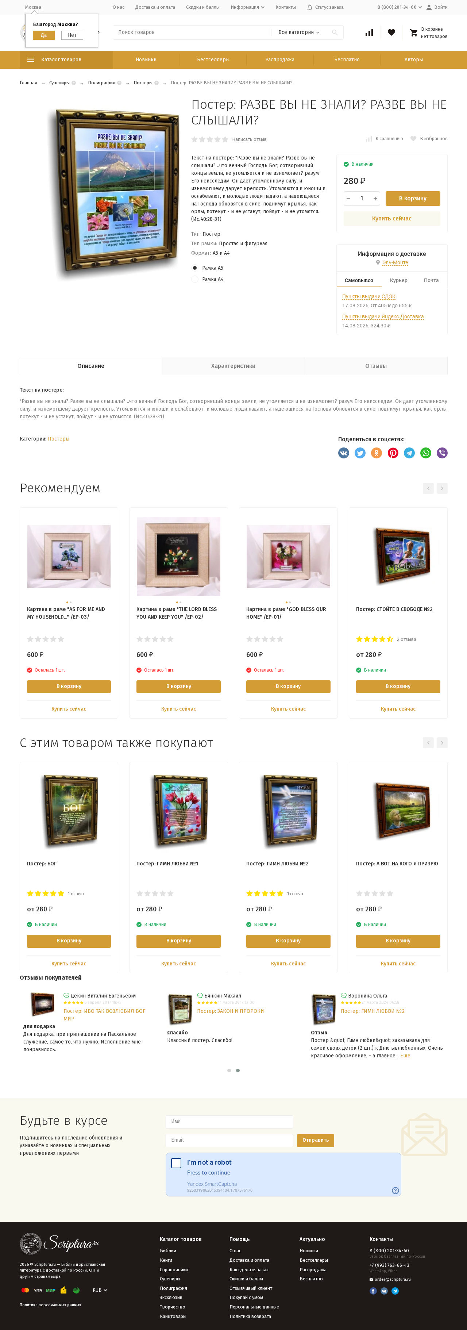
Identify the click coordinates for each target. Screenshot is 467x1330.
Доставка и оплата (155, 7)
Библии (168, 1250)
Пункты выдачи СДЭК (368, 296)
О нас (118, 7)
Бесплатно (347, 60)
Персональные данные (254, 1307)
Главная (28, 82)
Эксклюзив (171, 1297)
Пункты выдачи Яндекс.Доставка (383, 316)
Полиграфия (101, 82)
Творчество (172, 1307)
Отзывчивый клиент (250, 1288)
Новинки (146, 60)
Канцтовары (173, 1316)
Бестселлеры (213, 60)
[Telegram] (409, 452)
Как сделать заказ (249, 1269)
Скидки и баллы (203, 7)
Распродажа (279, 60)
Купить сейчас (392, 218)
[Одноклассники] (376, 452)
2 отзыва (406, 639)
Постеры (143, 82)
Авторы (414, 60)
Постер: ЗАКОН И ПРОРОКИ (230, 1011)
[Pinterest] (392, 452)
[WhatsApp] (425, 452)
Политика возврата (250, 1316)
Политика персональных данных (50, 1305)
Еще (405, 1056)
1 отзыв (76, 893)
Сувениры (59, 82)
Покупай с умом (246, 1297)
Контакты (285, 7)
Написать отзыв (249, 139)
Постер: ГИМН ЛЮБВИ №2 (373, 1011)
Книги (166, 1260)
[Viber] (442, 452)
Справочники (174, 1269)
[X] (360, 452)
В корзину (413, 198)
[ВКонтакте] (343, 452)
